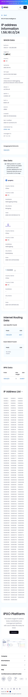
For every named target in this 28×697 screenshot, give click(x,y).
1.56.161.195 (21, 552)
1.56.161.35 (13, 425)
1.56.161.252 (21, 597)
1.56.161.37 (6, 427)
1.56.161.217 (6, 571)
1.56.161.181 (6, 542)
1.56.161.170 (14, 532)
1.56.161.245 (14, 592)
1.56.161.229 (7, 580)
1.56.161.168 (21, 530)
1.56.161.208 (7, 564)
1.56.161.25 (6, 417)
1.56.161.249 (21, 595)
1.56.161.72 (20, 453)
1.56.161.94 (6, 473)
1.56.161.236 (14, 585)
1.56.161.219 (21, 571)
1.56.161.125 (14, 497)
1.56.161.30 (20, 420)
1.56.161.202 (7, 559)
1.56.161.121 (6, 494)
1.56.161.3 (20, 398)
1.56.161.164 (14, 528)
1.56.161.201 (21, 556)
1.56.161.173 (14, 535)
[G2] (17, 689)
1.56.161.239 (14, 588)
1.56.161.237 (21, 585)
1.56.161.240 (21, 588)
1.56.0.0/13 (6, 150)
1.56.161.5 (13, 401)
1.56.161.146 (14, 513)
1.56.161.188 (14, 547)
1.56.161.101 (13, 477)
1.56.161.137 (14, 506)
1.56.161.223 (7, 576)
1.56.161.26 (13, 417)
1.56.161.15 (20, 408)
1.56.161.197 (14, 554)
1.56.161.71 (13, 453)
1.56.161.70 (6, 453)
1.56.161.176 (14, 537)
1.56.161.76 (6, 458)
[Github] (11, 689)
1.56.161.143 (14, 511)
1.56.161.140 (14, 509)
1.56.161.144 (21, 511)
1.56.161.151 (6, 518)
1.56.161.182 (14, 542)
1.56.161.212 (14, 566)
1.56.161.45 (20, 432)
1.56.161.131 (13, 501)
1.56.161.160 (6, 525)
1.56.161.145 (7, 513)
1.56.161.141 (20, 509)
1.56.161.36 (20, 425)
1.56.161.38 (13, 427)
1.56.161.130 (6, 501)
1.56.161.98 (13, 475)
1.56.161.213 (21, 566)
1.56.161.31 (6, 422)
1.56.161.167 (14, 530)
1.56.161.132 (21, 501)
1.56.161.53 (13, 439)
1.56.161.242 (14, 590)
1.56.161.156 (21, 520)
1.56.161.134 (14, 504)
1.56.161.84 (20, 463)
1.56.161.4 (6, 401)
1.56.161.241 (6, 590)
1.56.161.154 (7, 520)
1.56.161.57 (20, 441)
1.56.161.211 (6, 566)
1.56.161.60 (20, 444)
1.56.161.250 (7, 597)
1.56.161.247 (7, 595)
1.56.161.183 (21, 542)
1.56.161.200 (14, 556)
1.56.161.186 (21, 544)
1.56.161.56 (13, 441)
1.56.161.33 (20, 422)
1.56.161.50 (13, 437)
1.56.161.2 (13, 398)
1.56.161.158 (14, 523)
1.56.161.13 (6, 408)
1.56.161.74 (13, 456)
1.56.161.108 (21, 482)
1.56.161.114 (20, 487)
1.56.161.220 (7, 573)
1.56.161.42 (20, 429)
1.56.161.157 (6, 523)
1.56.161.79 (6, 461)
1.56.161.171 (20, 532)
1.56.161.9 (20, 403)
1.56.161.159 (21, 523)
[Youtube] (2, 689)
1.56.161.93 (20, 470)
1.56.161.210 (21, 564)
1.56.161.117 (20, 489)
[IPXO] (4, 7)
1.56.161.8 (13, 403)
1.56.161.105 (21, 480)
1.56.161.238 (7, 588)
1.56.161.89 (13, 468)
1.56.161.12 (20, 405)
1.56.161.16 (6, 410)
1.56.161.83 (13, 463)
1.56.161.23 (13, 415)
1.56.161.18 (20, 410)
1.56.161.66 (20, 449)
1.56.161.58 (6, 444)
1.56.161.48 (20, 434)
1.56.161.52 (6, 439)
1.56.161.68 (13, 451)
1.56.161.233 (14, 583)
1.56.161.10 (6, 405)
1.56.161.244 (7, 592)
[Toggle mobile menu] (25, 7)
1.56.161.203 (14, 559)
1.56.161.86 (13, 465)
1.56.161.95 (13, 473)
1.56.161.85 (6, 465)
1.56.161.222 (21, 573)
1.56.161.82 (6, 463)
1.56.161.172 (6, 535)
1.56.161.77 (13, 458)
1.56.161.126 (21, 497)
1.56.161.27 (20, 417)
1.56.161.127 (6, 499)
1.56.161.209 (14, 564)
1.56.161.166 (6, 530)
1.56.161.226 (7, 578)
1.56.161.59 (13, 444)
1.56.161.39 (20, 427)
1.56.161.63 (20, 446)
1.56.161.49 (6, 437)
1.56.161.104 (14, 480)
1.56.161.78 (20, 458)
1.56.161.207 (21, 561)
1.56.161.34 (6, 425)
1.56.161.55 (6, 441)
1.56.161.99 (20, 475)
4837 (20, 335)
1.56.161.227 (14, 578)
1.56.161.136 (6, 506)
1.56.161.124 (6, 497)
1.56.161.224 (14, 576)
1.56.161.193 (6, 552)
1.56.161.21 (20, 413)
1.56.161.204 (21, 559)
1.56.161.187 (6, 547)
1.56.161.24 (20, 415)
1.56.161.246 (21, 592)
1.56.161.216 (21, 568)
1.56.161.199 (6, 556)
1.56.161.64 (6, 449)
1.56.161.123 (21, 494)
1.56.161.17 (13, 410)
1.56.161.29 (13, 420)
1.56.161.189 (21, 547)
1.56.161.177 (21, 537)
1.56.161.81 (20, 461)
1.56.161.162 (21, 525)
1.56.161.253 (7, 600)
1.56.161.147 (21, 513)
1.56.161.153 (21, 518)
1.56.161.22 (6, 415)
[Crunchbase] (14, 689)
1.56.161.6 (20, 401)
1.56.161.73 (6, 456)
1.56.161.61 (6, 446)
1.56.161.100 (6, 477)
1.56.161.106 (6, 482)
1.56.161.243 (21, 590)
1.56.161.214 (6, 568)
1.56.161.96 (20, 473)
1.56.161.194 (14, 552)
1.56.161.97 (6, 475)
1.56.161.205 (7, 561)
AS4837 (22, 379)
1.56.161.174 (21, 535)
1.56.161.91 (6, 470)
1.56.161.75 (20, 456)
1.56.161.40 (6, 429)
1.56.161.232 (7, 583)
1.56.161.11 (13, 405)
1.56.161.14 (13, 408)
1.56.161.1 (6, 398)
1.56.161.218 (14, 571)
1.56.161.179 (14, 540)
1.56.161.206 (14, 561)
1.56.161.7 (6, 403)
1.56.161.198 (21, 554)
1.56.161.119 (13, 492)
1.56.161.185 (14, 544)
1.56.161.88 (6, 468)
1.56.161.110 (13, 485)
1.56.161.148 (7, 516)
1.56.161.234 (21, 583)
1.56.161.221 (14, 573)
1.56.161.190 (6, 549)
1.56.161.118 (6, 492)
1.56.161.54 (20, 439)
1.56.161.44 (13, 432)
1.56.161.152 (14, 518)
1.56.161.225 (21, 576)
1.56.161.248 (14, 595)
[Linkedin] (8, 689)
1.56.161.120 (21, 492)
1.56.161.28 (6, 420)
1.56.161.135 (21, 504)
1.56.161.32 (13, 422)
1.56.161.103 (6, 480)
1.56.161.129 (21, 499)
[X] (5, 689)
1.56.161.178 (6, 540)
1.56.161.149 (14, 516)
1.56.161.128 (14, 499)
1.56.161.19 (6, 413)
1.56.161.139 (6, 509)
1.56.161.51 (20, 437)
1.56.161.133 (6, 504)
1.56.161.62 (13, 446)
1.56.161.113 (13, 487)
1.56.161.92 (13, 470)
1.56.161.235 (7, 585)
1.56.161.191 (13, 549)
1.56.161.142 (6, 511)
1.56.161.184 (7, 544)
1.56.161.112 (6, 487)
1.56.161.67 (6, 451)
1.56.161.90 (20, 468)
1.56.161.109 (6, 485)
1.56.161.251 (14, 597)
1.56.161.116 (13, 489)
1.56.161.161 (13, 525)
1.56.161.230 (14, 580)
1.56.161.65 (13, 449)
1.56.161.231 (21, 580)
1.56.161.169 (6, 532)
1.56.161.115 (6, 489)
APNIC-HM (7, 129)
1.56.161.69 (20, 451)
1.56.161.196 (6, 554)
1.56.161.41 (13, 429)
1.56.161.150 (21, 516)
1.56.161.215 (14, 568)
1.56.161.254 (14, 600)
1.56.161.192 (21, 549)
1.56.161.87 (20, 465)
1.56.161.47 (13, 434)
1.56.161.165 (21, 528)
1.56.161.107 (14, 482)
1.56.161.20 (13, 413)
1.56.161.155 (14, 520)
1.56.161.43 (6, 432)
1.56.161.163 (6, 528)
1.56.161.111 (20, 485)
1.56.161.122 (14, 494)
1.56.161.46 (6, 434)
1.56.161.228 (21, 578)
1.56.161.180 (21, 540)
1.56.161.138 (21, 506)
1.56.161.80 (13, 461)
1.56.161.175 (6, 537)
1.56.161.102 (21, 477)
